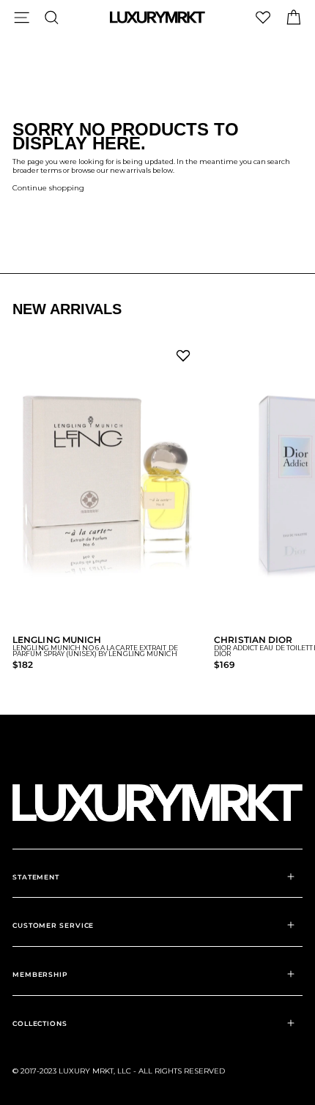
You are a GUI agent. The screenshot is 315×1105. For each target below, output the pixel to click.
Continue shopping (48, 188)
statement (35, 877)
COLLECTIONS (39, 1023)
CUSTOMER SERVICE (53, 925)
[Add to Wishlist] (186, 359)
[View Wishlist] (263, 17)
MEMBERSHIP (40, 974)
